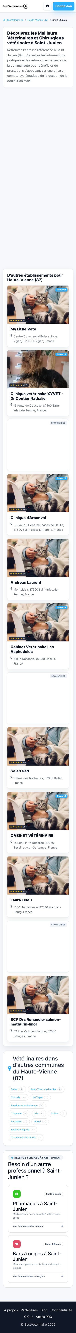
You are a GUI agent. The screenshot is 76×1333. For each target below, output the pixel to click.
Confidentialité (61, 1310)
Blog (44, 1310)
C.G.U (28, 1317)
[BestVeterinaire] (18, 6)
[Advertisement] (38, 128)
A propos (11, 1310)
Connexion (63, 6)
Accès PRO (44, 1317)
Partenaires (29, 1310)
